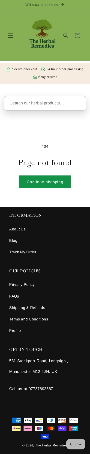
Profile (15, 330)
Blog (13, 240)
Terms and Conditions (28, 319)
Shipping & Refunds (27, 308)
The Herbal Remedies (51, 445)
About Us (17, 229)
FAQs (14, 296)
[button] (11, 35)
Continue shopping (45, 182)
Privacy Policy (22, 284)
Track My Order (22, 252)
